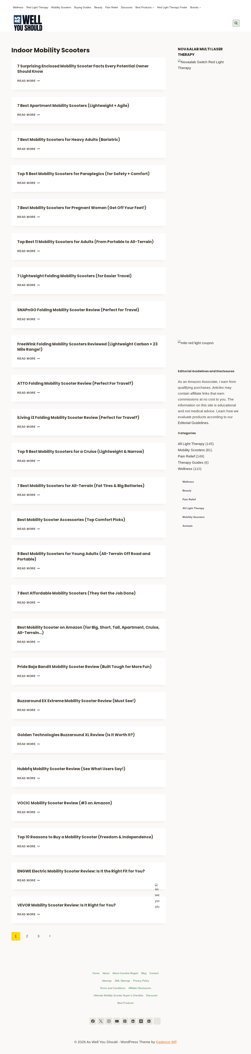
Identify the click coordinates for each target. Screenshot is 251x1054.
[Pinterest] (124, 1021)
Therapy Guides (190, 462)
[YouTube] (116, 1021)
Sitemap (107, 980)
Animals (187, 525)
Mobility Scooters (61, 7)
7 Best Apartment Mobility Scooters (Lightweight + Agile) (73, 105)
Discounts (126, 7)
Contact (154, 973)
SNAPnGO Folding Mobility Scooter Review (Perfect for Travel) (78, 310)
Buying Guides (82, 7)
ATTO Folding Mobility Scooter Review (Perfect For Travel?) (75, 383)
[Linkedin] (132, 1021)
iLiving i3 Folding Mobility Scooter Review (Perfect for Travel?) (78, 417)
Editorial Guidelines (193, 423)
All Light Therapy (191, 444)
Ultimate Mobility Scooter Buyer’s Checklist (118, 995)
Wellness (18, 7)
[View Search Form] (236, 23)
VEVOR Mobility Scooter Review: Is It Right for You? (66, 905)
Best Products (125, 1002)
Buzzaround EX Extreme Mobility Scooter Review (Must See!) (76, 700)
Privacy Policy (141, 980)
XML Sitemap (122, 980)
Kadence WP (166, 1042)
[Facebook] (92, 1021)
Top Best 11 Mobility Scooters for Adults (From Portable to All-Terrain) (85, 241)
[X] (100, 1021)
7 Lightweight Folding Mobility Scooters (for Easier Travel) (74, 276)
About (106, 973)
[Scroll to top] (247, 1033)
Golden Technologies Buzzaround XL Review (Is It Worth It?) (76, 734)
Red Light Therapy (37, 7)
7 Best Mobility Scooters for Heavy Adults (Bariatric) (68, 139)
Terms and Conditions (112, 988)
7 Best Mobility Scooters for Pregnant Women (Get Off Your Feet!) (81, 207)
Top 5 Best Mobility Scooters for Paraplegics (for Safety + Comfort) (83, 173)
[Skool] (157, 1021)
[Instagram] (108, 1021)
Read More (28, 80)
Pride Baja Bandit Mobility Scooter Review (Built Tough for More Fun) (84, 666)
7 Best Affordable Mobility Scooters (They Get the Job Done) (76, 593)
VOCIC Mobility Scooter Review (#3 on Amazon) (64, 803)
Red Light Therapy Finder (172, 7)
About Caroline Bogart (125, 973)
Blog (143, 973)
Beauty (98, 7)
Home (95, 973)
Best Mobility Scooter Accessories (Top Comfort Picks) (71, 519)
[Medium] (140, 1021)
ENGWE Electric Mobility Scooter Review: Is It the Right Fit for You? (81, 871)
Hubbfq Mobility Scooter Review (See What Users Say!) (71, 768)
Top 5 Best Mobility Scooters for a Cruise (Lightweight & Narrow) (80, 451)
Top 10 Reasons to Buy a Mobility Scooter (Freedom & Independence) (85, 837)
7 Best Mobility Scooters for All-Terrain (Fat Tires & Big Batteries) (80, 485)
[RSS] (149, 1021)
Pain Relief (111, 7)
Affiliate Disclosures (139, 988)
